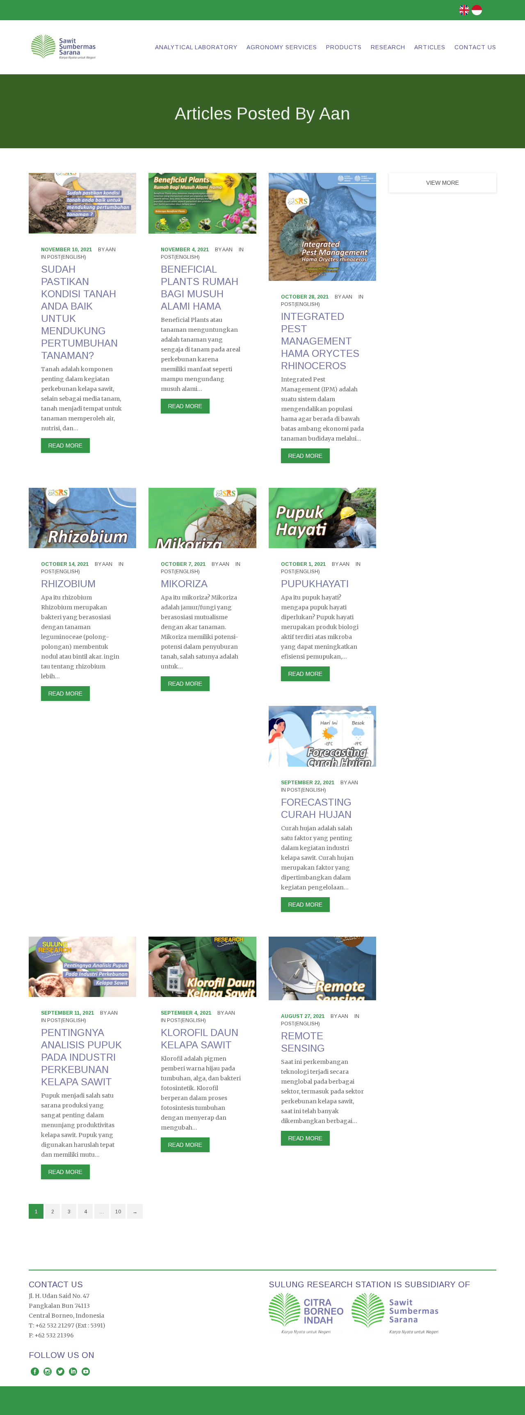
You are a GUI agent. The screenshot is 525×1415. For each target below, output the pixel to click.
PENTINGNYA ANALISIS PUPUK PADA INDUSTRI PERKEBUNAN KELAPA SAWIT (81, 1057)
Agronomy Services (282, 47)
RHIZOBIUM (68, 583)
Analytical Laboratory (196, 47)
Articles (429, 47)
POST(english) (66, 257)
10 (118, 1212)
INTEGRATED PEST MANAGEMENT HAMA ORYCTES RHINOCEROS (320, 341)
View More (442, 182)
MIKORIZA (184, 583)
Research (388, 47)
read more (65, 445)
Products (344, 47)
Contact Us (475, 47)
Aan (110, 250)
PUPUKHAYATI (315, 583)
